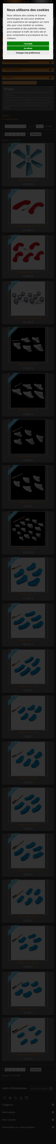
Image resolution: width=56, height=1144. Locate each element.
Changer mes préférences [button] (28, 53)
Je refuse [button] (28, 48)
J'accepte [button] (28, 43)
